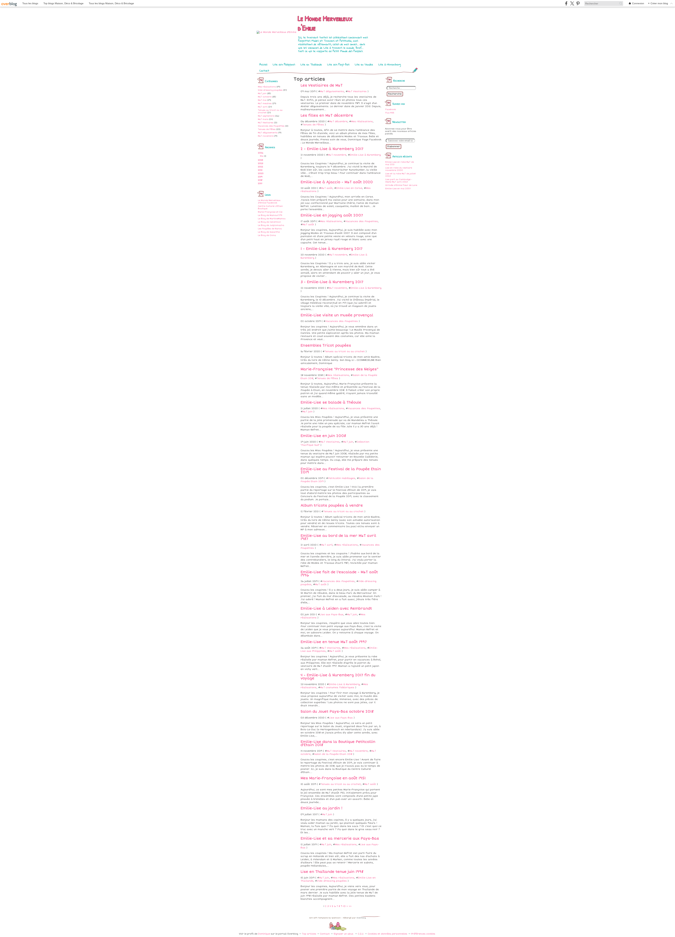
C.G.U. (361, 934)
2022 (260, 167)
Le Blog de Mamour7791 (270, 215)
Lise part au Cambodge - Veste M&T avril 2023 (398, 180)
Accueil (263, 64)
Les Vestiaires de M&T (322, 85)
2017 (260, 183)
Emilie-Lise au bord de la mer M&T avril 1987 (338, 537)
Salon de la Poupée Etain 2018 (333, 754)
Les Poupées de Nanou (270, 229)
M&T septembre (266, 116)
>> (350, 906)
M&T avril (263, 107)
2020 (260, 173)
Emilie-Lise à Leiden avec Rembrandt (336, 608)
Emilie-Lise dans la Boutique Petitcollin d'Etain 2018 (338, 743)
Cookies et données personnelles (387, 934)
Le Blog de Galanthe (269, 232)
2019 (260, 177)
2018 (260, 180)
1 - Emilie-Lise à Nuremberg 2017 (331, 249)
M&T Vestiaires (265, 122)
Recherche (395, 93)
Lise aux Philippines (284, 64)
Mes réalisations (267, 87)
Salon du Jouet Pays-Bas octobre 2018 (337, 711)
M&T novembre (266, 136)
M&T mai (262, 100)
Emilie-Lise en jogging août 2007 (332, 215)
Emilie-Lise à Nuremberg (365, 154)
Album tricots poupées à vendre (332, 505)
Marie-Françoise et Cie (270, 212)
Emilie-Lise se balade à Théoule (331, 402)
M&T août (327, 188)
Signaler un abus (344, 934)
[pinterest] (578, 3)
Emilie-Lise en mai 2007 (398, 188)
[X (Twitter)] (572, 3)
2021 (260, 170)
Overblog (361, 918)
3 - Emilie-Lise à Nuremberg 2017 (332, 282)
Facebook (390, 109)
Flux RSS (389, 113)
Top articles (309, 934)
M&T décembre (338, 121)
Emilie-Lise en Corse (349, 188)
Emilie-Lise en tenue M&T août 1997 (334, 642)
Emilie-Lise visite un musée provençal (337, 315)
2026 (260, 153)
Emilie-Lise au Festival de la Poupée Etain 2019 (341, 470)
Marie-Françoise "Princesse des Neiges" (339, 369)
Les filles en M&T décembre (327, 115)
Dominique (264, 934)
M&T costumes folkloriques (337, 687)
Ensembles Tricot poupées (326, 345)
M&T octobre (264, 97)
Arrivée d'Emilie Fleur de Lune (401, 185)
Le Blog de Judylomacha (271, 225)
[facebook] (566, 3)
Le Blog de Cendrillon (269, 222)
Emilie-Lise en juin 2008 (323, 436)
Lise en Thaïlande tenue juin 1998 (332, 872)
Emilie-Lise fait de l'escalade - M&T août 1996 (339, 573)
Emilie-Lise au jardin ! (321, 808)
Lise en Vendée (364, 64)
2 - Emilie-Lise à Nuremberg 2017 (332, 149)
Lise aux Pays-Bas (338, 64)
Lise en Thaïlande (311, 64)
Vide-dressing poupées (270, 90)
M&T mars (263, 119)
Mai (261, 156)
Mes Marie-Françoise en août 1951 (333, 778)
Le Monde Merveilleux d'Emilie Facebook (269, 201)
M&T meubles (265, 103)
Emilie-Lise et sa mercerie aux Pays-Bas (340, 838)
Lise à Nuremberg (389, 64)
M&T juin (262, 93)
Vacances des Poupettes (271, 126)
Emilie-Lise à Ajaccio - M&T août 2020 (337, 182)
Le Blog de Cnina (267, 235)
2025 (260, 160)
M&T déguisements (268, 133)
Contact (264, 70)
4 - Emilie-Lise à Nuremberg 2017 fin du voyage (338, 676)
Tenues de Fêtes (266, 129)
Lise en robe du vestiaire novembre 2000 (398, 169)
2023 (260, 163)
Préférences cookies (423, 934)
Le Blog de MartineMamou (271, 219)
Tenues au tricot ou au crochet (344, 351)
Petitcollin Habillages (341, 478)
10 (344, 906)
